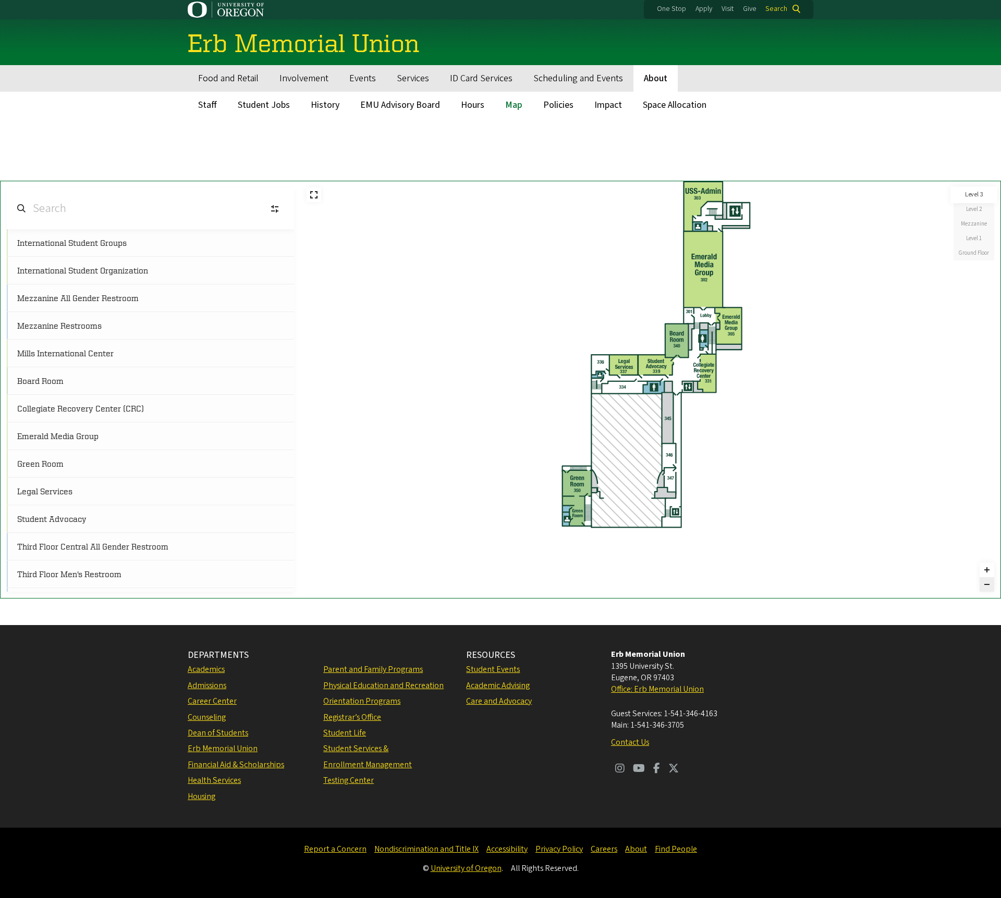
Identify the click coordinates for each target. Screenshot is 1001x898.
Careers (604, 849)
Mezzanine (974, 224)
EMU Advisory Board (400, 104)
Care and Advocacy (499, 701)
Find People (676, 849)
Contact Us (630, 742)
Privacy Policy (559, 849)
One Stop (671, 9)
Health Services (214, 780)
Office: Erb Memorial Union (657, 689)
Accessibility (507, 849)
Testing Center (348, 780)
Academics (206, 669)
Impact (608, 104)
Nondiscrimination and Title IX (426, 849)
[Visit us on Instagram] (620, 769)
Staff (207, 104)
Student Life (344, 733)
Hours (472, 104)
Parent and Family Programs (373, 669)
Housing (201, 796)
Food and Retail (228, 78)
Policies (558, 104)
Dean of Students (218, 733)
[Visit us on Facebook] (656, 769)
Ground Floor (974, 253)
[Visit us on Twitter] (673, 769)
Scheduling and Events (578, 78)
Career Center (212, 701)
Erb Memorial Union (223, 748)
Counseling (207, 717)
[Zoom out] (987, 584)
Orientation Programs (361, 701)
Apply (703, 9)
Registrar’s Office (352, 717)
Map (513, 104)
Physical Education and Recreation (383, 685)
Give (749, 9)
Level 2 (974, 209)
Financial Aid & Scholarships (236, 764)
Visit (728, 9)
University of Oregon (466, 868)
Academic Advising (498, 685)
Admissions (207, 685)
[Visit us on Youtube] (639, 769)
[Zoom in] (987, 570)
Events (362, 78)
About (655, 78)
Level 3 (974, 194)
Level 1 (974, 238)
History (325, 104)
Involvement (303, 78)
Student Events (493, 669)
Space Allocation (674, 104)
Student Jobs (264, 104)
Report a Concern (335, 849)
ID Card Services (481, 78)
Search (776, 9)
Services (413, 78)
